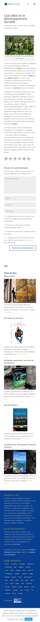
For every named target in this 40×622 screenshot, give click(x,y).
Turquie (27, 590)
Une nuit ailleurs (11, 405)
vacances (7, 593)
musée (11, 583)
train (21, 590)
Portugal (7, 587)
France (20, 577)
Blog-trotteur (9, 276)
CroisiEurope (8, 574)
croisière (17, 574)
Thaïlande (8, 590)
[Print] (28, 158)
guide (6, 580)
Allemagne (22, 564)
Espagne (7, 577)
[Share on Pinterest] (15, 158)
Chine (24, 570)
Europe (14, 577)
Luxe (6, 583)
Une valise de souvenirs (13, 318)
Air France (14, 564)
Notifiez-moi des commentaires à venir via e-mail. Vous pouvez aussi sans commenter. (19, 240)
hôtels (17, 580)
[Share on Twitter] (10, 158)
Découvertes (8, 28)
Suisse (20, 587)
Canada (18, 570)
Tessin (32, 587)
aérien (12, 570)
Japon (32, 580)
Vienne (14, 593)
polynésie (29, 583)
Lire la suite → (17, 544)
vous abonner (28, 240)
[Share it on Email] (24, 158)
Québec (14, 587)
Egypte (31, 574)
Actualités (32, 26)
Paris (22, 583)
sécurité (26, 587)
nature (17, 583)
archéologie (8, 567)
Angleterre (30, 564)
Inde (22, 580)
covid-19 (30, 570)
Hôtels (15, 28)
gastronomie (27, 577)
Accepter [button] (28, 619)
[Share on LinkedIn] (19, 158)
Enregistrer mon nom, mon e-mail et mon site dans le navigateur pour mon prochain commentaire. (19, 218)
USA (32, 590)
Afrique (7, 564)
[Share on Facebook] (6, 158)
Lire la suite (8, 312)
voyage (20, 593)
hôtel (11, 580)
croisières (24, 574)
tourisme (15, 590)
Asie (15, 567)
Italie (26, 580)
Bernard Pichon (12, 26)
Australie (20, 567)
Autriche (28, 567)
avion (6, 570)
